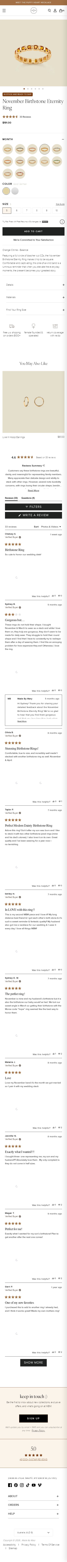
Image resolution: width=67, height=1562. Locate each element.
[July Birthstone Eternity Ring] (20, 174)
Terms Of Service (50, 1544)
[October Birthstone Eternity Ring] (32, 149)
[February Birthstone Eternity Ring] (20, 161)
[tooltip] (44, 466)
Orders (13, 1505)
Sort (36, 526)
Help (11, 1513)
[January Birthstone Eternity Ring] (7, 161)
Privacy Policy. (38, 1430)
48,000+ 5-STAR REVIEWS (33, 1459)
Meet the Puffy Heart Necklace (33, 2)
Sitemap (13, 1548)
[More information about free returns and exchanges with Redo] (62, 221)
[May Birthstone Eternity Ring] (57, 161)
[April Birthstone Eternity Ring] (44, 161)
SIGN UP (33, 1418)
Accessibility (9, 1544)
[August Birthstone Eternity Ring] (7, 149)
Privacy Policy (29, 1544)
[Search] (50, 10)
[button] (24, 88)
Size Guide (60, 204)
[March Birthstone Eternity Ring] (32, 161)
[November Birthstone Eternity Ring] (44, 149)
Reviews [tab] (11, 498)
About (12, 1496)
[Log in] (56, 10)
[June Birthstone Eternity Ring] (7, 174)
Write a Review (42, 516)
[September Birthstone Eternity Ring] (20, 149)
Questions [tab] (28, 498)
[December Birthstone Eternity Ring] (57, 149)
